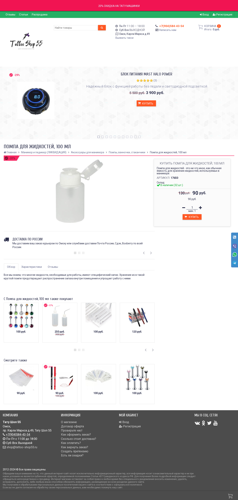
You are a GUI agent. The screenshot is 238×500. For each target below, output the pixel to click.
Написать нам (167, 29)
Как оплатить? (71, 443)
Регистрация (224, 14)
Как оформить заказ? (76, 434)
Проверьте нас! (71, 430)
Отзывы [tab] (53, 267)
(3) (155, 80)
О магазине (69, 422)
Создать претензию (74, 451)
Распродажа (39, 14)
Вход (205, 14)
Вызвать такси (124, 37)
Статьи (23, 14)
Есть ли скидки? (72, 455)
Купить (147, 103)
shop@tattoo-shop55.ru (22, 447)
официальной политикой (128, 484)
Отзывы (10, 14)
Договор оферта (72, 426)
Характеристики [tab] (31, 267)
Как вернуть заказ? (74, 447)
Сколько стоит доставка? (78, 439)
